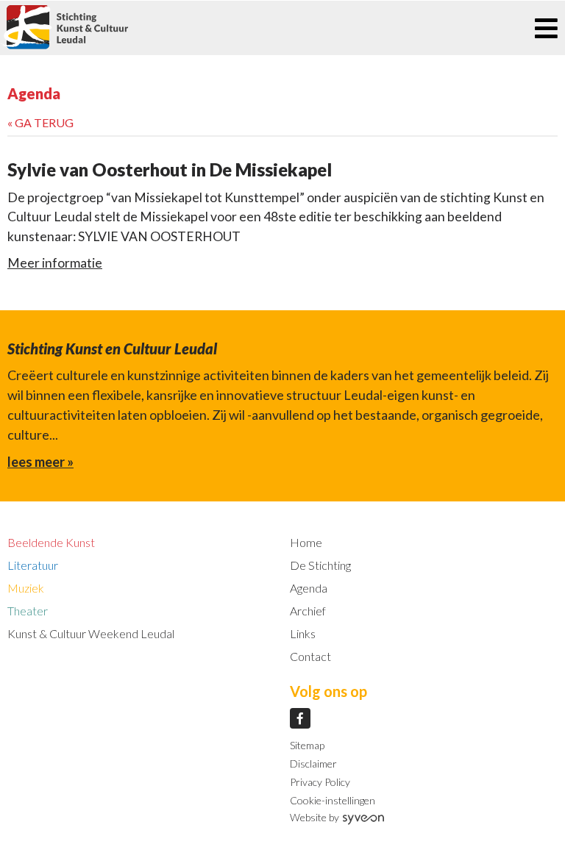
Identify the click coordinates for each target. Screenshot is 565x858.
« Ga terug (40, 122)
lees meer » (40, 462)
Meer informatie (54, 263)
